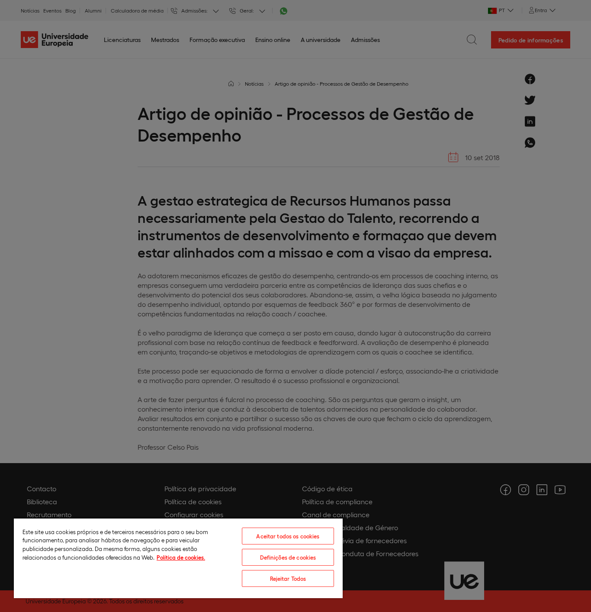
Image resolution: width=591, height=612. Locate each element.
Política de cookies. (181, 557)
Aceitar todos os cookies (287, 536)
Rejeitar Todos (288, 578)
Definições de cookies (288, 557)
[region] (178, 558)
